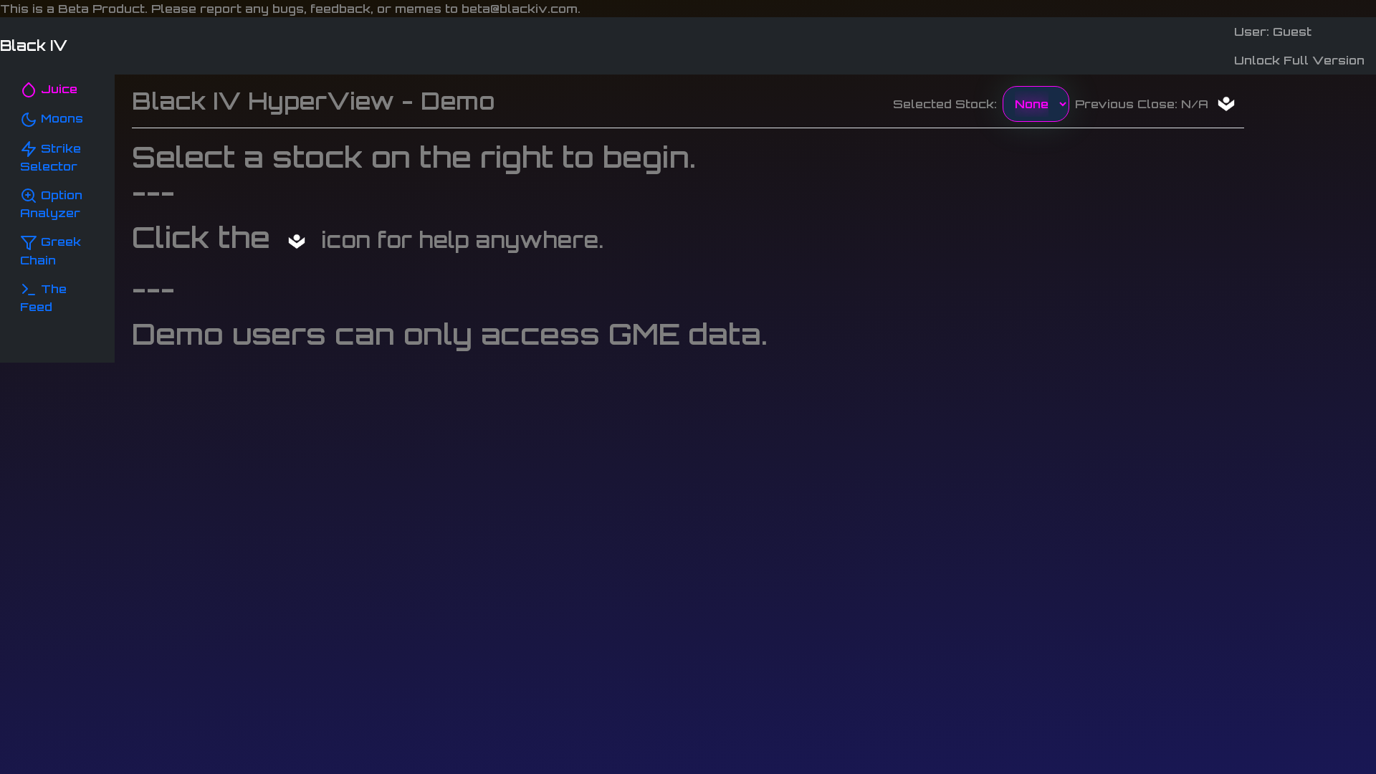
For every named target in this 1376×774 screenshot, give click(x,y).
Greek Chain (50, 250)
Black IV (33, 45)
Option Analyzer (51, 204)
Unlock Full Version (1299, 60)
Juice (57, 89)
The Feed (43, 298)
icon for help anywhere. (459, 239)
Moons (60, 118)
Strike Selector (50, 157)
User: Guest (1273, 31)
